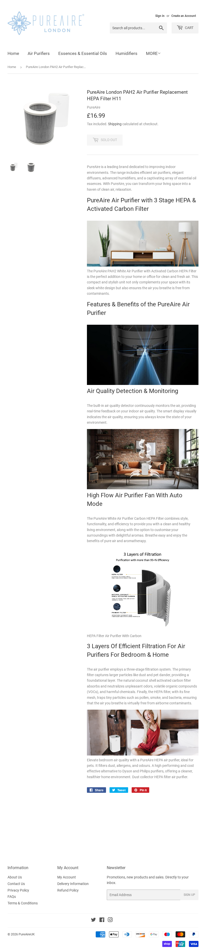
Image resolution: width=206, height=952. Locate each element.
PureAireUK (27, 934)
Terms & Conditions (23, 903)
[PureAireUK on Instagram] (110, 920)
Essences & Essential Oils (82, 53)
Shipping (115, 124)
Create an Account (183, 16)
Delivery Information (73, 884)
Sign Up (189, 895)
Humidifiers (126, 53)
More (152, 53)
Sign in (160, 16)
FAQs (12, 897)
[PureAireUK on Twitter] (93, 920)
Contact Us (16, 884)
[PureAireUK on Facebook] (102, 920)
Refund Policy (68, 890)
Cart (188, 28)
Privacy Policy (18, 890)
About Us (15, 877)
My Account (66, 877)
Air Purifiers (39, 53)
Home (13, 53)
